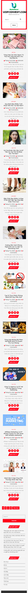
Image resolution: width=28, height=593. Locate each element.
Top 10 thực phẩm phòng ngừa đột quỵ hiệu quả (14, 296)
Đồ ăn (5, 565)
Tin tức (5, 584)
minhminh (20, 60)
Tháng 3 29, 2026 (10, 60)
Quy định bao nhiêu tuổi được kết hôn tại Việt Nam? (13, 104)
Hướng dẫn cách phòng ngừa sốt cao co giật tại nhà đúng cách (13, 246)
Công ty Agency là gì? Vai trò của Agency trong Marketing (13, 388)
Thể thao (6, 581)
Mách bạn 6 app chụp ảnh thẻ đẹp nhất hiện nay (13, 479)
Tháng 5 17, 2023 (10, 482)
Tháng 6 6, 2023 (10, 392)
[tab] (22, 19)
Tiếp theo (16, 508)
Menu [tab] (14, 25)
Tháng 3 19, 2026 (10, 156)
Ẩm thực (6, 561)
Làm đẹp (6, 575)
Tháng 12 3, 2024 (10, 204)
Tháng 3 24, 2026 (10, 108)
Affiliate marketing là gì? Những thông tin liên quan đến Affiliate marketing (13, 433)
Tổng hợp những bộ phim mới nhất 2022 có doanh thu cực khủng (13, 341)
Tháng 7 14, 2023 (10, 251)
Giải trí (5, 568)
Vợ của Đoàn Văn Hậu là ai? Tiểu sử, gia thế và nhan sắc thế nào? (13, 152)
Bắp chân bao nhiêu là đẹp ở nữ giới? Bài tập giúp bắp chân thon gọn (13, 200)
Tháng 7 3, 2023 (10, 345)
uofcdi (19, 204)
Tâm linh (6, 578)
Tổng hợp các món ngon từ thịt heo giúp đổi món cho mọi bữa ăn (14, 56)
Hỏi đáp (6, 571)
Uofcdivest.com (15, 12)
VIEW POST (13, 77)
